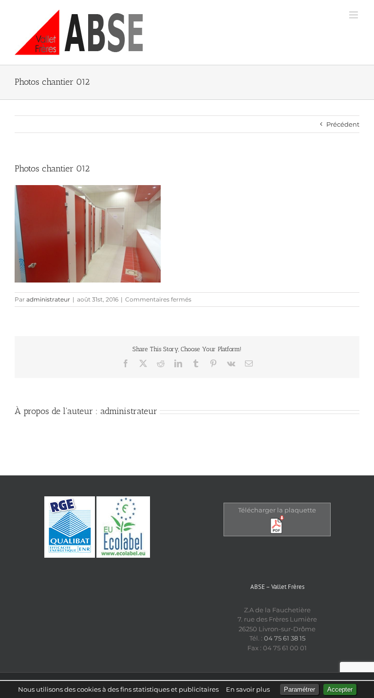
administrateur (48, 299)
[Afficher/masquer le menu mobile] (354, 15)
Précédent (342, 124)
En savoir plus (248, 689)
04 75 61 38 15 (284, 638)
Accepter (340, 689)
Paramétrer (299, 689)
